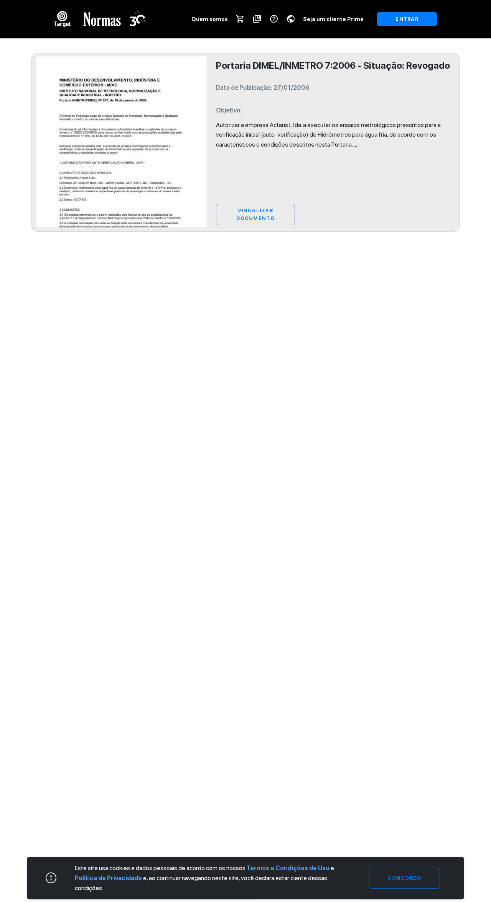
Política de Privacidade (108, 878)
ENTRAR (407, 19)
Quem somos (209, 19)
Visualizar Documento (255, 214)
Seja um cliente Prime (333, 19)
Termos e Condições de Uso (288, 868)
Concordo (404, 878)
